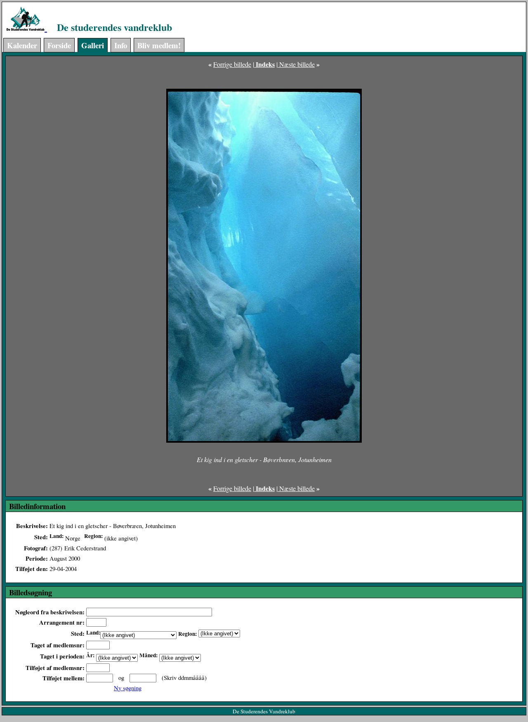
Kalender (22, 45)
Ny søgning (127, 688)
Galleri (92, 45)
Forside (59, 45)
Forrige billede (232, 64)
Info (120, 45)
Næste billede (296, 64)
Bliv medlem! (159, 45)
